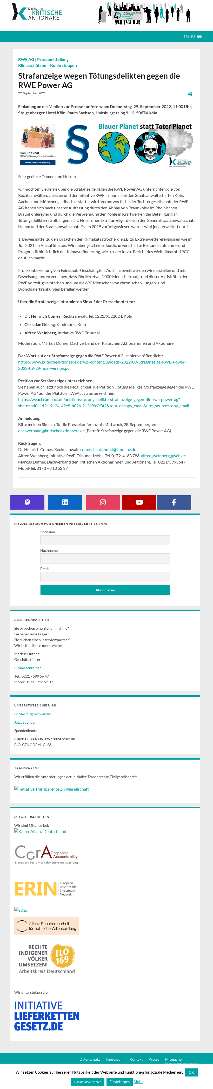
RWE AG (26, 59)
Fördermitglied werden (33, 714)
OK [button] (191, 1072)
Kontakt (136, 1059)
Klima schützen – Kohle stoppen (47, 65)
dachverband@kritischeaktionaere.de (51, 430)
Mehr (138, 1081)
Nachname (49, 550)
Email (44, 568)
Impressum (115, 1059)
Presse (154, 1059)
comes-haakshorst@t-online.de (108, 449)
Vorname (47, 532)
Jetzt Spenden (25, 722)
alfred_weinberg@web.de (163, 455)
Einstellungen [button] (120, 1082)
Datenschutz (89, 1059)
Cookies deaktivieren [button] (87, 1082)
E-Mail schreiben (28, 668)
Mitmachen (174, 1059)
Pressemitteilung (53, 59)
